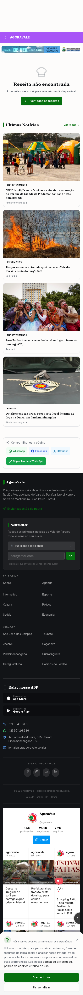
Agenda (47, 582)
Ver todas (70, 124)
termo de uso (40, 966)
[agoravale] (60, 855)
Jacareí (8, 644)
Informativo (10, 594)
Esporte (47, 594)
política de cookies (16, 966)
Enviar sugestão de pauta (24, 508)
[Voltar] (5, 37)
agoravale (12, 852)
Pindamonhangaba (15, 654)
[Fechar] (77, 939)
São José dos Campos (17, 634)
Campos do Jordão (54, 664)
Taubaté (47, 634)
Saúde (7, 614)
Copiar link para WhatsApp (28, 461)
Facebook (41, 451)
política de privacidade (57, 961)
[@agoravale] (32, 818)
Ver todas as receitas (44, 100)
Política (46, 604)
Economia (48, 614)
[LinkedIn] (55, 772)
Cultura (7, 604)
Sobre (7, 582)
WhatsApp (19, 451)
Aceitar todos (42, 977)
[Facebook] (27, 772)
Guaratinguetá (51, 654)
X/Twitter (62, 451)
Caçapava (48, 644)
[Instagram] (36, 772)
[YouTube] (46, 772)
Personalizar (41, 987)
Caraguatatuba (12, 664)
